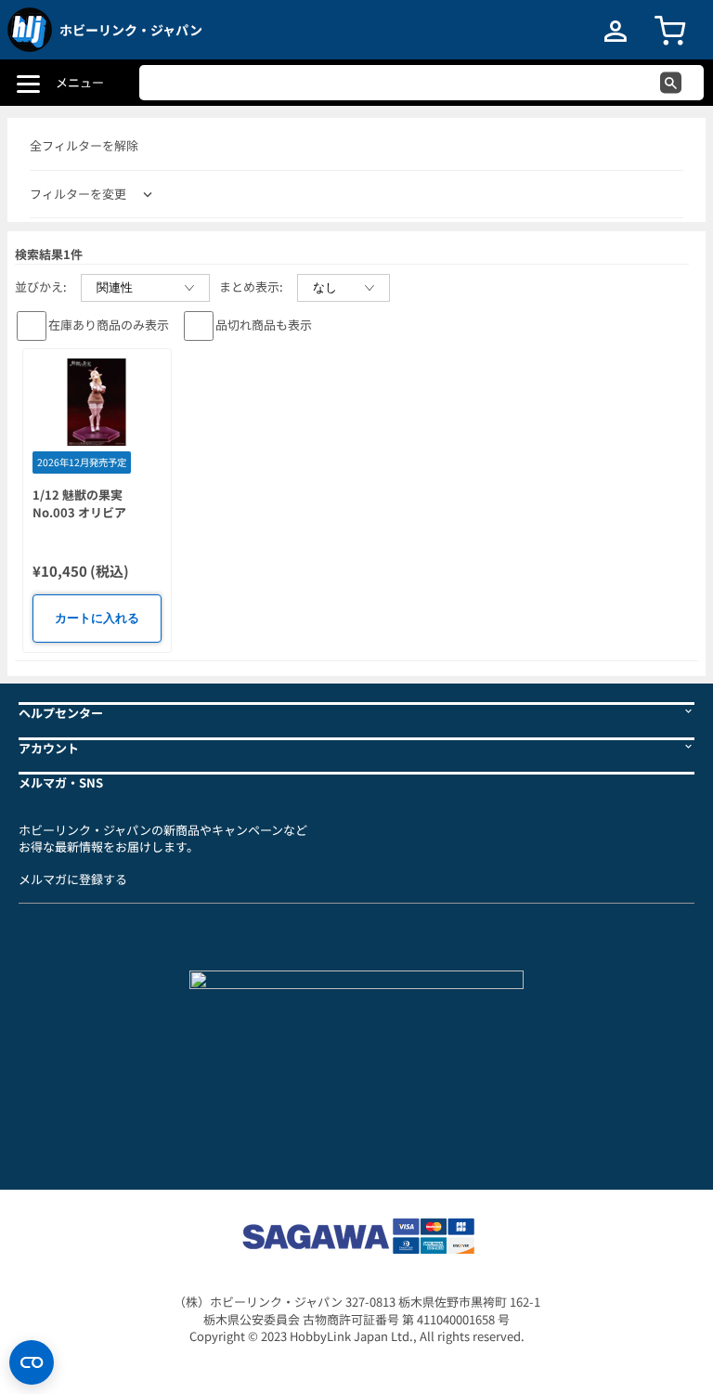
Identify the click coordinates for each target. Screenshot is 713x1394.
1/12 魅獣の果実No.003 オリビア (79, 503)
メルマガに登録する (73, 879)
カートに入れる (97, 618)
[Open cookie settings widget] (31, 1362)
